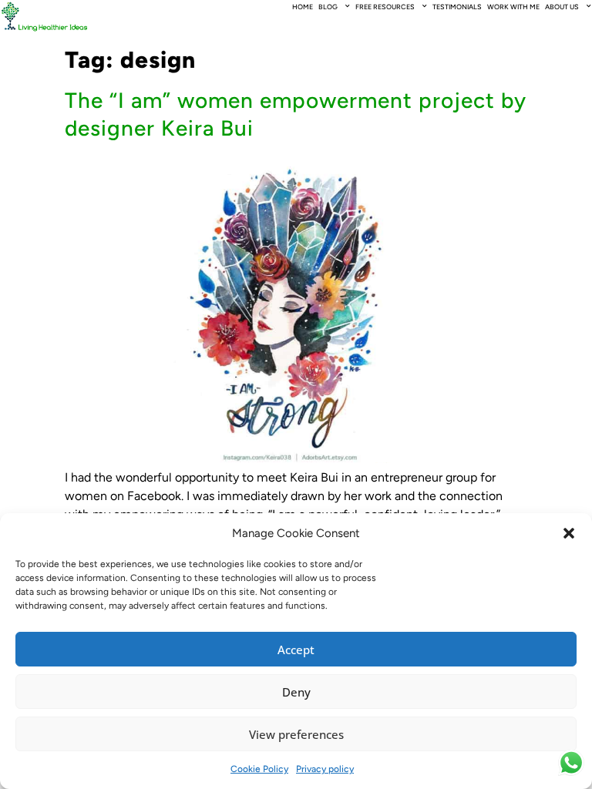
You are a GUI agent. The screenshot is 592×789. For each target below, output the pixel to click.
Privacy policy (325, 769)
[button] (569, 533)
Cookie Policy (259, 769)
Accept (296, 649)
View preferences (296, 734)
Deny (296, 692)
